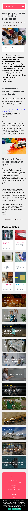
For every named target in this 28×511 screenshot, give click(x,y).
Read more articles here (14, 220)
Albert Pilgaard (20, 22)
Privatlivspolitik (16, 508)
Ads (14, 497)
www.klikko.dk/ (15, 489)
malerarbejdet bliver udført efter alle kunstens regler (14, 110)
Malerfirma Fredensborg (9, 25)
